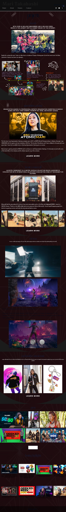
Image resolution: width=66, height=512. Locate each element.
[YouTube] (59, 8)
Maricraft (48, 204)
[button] (63, 5)
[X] (62, 8)
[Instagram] (56, 8)
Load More (33, 447)
